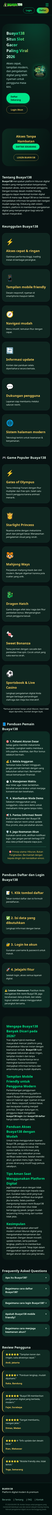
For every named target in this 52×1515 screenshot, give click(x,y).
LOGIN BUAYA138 (26, 157)
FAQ (30, 1499)
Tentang (19, 1499)
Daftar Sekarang (16, 98)
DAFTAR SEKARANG (26, 146)
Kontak (39, 1499)
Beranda (6, 1499)
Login (29, 10)
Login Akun (17, 109)
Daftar (42, 10)
